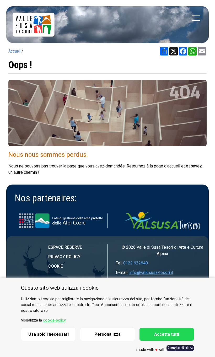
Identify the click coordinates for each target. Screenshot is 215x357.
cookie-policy (54, 320)
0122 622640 (135, 263)
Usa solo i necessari (48, 334)
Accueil (14, 51)
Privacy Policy (64, 256)
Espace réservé (65, 247)
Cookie (55, 266)
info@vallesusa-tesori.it (151, 272)
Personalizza (107, 334)
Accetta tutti (166, 334)
